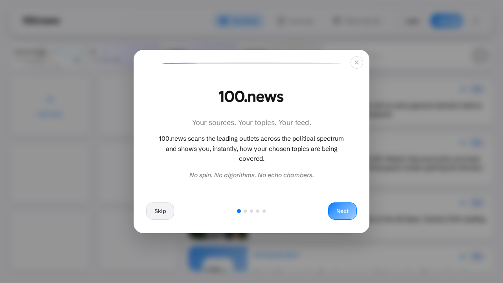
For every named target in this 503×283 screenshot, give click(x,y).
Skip (160, 211)
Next (342, 211)
